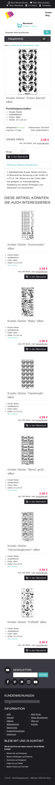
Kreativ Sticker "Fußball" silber (27, 622)
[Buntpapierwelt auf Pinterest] (14, 680)
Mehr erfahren (12, 265)
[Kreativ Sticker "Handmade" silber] (27, 374)
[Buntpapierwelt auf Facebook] (7, 680)
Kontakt (34, 724)
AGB (9, 714)
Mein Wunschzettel (41, 3)
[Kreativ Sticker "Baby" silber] (27, 301)
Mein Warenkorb (16, 5)
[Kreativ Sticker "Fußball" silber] (27, 602)
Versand (10, 718)
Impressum (11, 734)
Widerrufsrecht (13, 724)
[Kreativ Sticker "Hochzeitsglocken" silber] (27, 526)
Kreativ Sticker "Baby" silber (25, 321)
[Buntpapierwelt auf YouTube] (35, 680)
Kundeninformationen (15, 731)
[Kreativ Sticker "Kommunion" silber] (27, 225)
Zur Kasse (32, 5)
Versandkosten (43, 143)
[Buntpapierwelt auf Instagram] (28, 680)
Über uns (35, 721)
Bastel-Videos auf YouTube (17, 767)
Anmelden (46, 5)
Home (6, 45)
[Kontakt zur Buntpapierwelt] (21, 680)
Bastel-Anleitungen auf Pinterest (19, 757)
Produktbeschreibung (22, 165)
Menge (9, 152)
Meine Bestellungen (39, 718)
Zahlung (10, 721)
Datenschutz (12, 728)
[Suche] (47, 32)
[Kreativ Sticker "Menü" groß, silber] (27, 450)
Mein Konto (36, 714)
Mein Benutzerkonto (19, 3)
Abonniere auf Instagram (16, 760)
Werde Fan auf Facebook (17, 753)
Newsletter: (22, 669)
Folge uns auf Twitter (15, 763)
